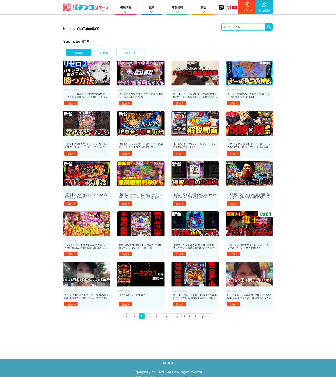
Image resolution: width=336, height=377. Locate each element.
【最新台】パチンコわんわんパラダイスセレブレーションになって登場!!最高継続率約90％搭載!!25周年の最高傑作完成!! (141, 196)
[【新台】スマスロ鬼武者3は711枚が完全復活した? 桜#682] (86, 173)
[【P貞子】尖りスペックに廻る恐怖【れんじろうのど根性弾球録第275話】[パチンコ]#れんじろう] (249, 173)
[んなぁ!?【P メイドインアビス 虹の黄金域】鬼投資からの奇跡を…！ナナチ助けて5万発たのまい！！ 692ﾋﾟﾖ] (86, 274)
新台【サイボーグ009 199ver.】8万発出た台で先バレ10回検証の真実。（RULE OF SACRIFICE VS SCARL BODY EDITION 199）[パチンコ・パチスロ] (195, 296)
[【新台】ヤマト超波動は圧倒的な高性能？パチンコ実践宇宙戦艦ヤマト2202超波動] (195, 223)
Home (67, 28)
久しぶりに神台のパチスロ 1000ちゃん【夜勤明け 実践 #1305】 (248, 95)
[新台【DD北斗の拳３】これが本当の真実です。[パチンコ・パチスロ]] (140, 223)
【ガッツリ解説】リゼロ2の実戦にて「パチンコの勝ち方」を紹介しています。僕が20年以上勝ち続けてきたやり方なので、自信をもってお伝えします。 (86, 95)
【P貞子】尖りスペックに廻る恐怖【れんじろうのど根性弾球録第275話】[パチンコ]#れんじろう (249, 196)
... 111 (166, 316)
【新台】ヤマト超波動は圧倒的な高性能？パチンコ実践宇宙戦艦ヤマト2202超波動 (194, 246)
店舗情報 (177, 7)
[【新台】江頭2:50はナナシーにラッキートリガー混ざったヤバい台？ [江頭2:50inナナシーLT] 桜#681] (86, 123)
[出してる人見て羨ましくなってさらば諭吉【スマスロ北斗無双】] (140, 73)
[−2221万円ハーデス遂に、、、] (140, 274)
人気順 (104, 53)
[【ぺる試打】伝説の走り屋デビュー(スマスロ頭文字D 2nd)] (195, 123)
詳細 (70, 103)
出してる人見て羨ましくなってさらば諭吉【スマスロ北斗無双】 (141, 95)
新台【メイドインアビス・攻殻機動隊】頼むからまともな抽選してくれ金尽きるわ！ (195, 95)
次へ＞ (206, 316)
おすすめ (130, 53)
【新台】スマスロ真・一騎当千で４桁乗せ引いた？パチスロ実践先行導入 (141, 145)
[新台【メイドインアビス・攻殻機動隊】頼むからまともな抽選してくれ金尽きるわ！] (195, 73)
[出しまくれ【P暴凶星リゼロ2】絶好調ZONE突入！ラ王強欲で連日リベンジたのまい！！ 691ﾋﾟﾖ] (249, 274)
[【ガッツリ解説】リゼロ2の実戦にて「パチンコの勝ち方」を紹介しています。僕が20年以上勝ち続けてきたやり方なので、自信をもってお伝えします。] (86, 73)
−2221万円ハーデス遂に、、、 (136, 295)
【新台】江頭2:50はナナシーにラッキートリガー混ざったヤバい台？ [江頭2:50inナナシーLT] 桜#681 (86, 145)
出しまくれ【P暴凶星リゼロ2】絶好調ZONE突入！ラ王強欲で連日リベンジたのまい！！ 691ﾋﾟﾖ (249, 296)
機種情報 (125, 7)
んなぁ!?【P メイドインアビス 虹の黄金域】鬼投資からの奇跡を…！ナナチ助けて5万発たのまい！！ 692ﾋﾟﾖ (86, 296)
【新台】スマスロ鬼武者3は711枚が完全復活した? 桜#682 (85, 196)
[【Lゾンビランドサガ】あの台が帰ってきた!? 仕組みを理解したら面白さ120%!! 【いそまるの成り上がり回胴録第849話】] (86, 223)
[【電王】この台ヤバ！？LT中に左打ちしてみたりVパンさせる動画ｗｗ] (249, 223)
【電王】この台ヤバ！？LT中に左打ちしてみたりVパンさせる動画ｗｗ (249, 246)
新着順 (78, 53)
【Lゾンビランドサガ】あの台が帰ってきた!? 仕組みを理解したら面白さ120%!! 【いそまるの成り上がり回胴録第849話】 (86, 246)
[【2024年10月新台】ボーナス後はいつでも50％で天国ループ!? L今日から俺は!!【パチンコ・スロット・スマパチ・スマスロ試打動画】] (249, 123)
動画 (203, 7)
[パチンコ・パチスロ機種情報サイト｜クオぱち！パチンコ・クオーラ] (85, 7)
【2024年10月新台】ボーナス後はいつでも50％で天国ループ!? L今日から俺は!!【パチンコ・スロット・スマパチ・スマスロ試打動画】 (248, 145)
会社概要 (168, 363)
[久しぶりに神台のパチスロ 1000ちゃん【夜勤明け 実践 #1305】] (249, 73)
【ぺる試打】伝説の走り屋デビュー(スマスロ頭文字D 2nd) (194, 145)
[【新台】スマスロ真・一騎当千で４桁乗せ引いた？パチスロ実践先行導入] (140, 123)
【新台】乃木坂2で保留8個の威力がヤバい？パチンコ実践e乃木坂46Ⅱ (195, 196)
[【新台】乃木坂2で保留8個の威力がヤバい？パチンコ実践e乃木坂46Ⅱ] (195, 173)
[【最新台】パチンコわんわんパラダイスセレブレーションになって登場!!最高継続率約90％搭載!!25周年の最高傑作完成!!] (140, 173)
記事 (152, 7)
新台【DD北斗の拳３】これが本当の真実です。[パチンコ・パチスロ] (140, 246)
